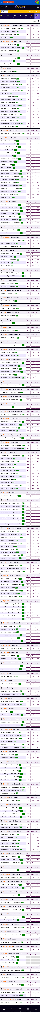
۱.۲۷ (38, 521)
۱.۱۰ (37, 467)
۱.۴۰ (28, 619)
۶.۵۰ (38, 45)
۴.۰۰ (28, 79)
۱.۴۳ (38, 735)
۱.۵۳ (28, 546)
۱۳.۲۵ (37, 144)
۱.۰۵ (38, 438)
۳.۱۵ (33, 93)
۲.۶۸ (28, 37)
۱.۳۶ (38, 286)
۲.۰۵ (28, 123)
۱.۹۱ (28, 64)
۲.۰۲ (28, 162)
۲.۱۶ (38, 48)
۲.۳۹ (38, 294)
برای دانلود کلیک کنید (8, 2)
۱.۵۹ (38, 476)
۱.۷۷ (28, 31)
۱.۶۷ (28, 88)
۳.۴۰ (28, 120)
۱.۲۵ (28, 159)
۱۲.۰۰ (38, 150)
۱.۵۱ (28, 214)
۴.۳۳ (33, 168)
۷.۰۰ (38, 156)
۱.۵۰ (28, 58)
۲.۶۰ (38, 96)
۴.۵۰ (33, 45)
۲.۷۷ (28, 93)
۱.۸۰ (28, 266)
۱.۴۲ (28, 45)
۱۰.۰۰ (28, 732)
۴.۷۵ (33, 58)
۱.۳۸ (28, 168)
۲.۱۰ (28, 531)
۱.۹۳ (28, 171)
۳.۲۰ (28, 48)
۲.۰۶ (38, 177)
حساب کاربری (4, 1011)
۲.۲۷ (38, 108)
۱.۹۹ (28, 543)
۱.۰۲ (37, 485)
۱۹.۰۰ (38, 414)
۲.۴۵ (37, 93)
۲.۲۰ (28, 205)
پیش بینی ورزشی (36, 1011)
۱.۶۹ (28, 34)
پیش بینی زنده (28, 1011)
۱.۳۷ (28, 579)
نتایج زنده (20, 1011)
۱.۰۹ (37, 465)
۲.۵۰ (38, 704)
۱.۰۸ (28, 910)
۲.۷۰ (28, 220)
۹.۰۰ (28, 470)
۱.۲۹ (28, 134)
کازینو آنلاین (12, 1011)
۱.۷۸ (28, 496)
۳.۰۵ (38, 51)
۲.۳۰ (38, 355)
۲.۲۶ (28, 208)
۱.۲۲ (38, 28)
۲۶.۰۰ (28, 438)
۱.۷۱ (37, 503)
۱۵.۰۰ (37, 910)
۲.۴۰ (38, 37)
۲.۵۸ (37, 71)
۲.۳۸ (38, 188)
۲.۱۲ (28, 512)
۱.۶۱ (28, 111)
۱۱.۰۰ (38, 141)
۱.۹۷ (28, 375)
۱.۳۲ (38, 183)
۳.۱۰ (33, 51)
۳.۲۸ (33, 85)
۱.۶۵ (28, 243)
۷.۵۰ (38, 134)
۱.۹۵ (28, 61)
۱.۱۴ (28, 147)
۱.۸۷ (28, 666)
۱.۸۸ (28, 276)
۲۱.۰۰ (28, 485)
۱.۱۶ (28, 141)
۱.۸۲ (38, 79)
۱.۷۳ (38, 240)
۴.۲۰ (38, 266)
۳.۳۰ (33, 37)
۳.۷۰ (33, 64)
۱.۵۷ (38, 90)
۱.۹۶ (37, 246)
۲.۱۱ (28, 85)
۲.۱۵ (28, 843)
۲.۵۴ (37, 114)
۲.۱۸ (38, 197)
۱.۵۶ (38, 99)
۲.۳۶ (28, 701)
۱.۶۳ (38, 459)
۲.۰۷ (28, 676)
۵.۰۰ (38, 58)
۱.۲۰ (37, 470)
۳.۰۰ (33, 263)
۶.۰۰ (33, 28)
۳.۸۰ (33, 34)
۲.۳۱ (28, 51)
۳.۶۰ (33, 79)
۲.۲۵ (38, 537)
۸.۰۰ (28, 28)
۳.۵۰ (33, 31)
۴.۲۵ (37, 34)
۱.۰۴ (28, 414)
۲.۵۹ (38, 308)
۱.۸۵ (28, 165)
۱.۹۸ (28, 345)
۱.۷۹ (28, 283)
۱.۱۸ (28, 400)
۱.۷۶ (28, 771)
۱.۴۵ (38, 616)
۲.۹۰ (33, 428)
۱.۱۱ (28, 144)
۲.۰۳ (28, 774)
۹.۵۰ (38, 400)
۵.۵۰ (37, 82)
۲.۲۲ (28, 846)
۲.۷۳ (28, 71)
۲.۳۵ (28, 385)
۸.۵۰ (38, 159)
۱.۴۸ (28, 82)
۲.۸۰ (28, 108)
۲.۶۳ (28, 114)
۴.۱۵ (38, 31)
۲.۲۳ (28, 180)
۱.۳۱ (37, 738)
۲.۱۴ (38, 126)
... (28, 957)
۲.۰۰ (38, 120)
